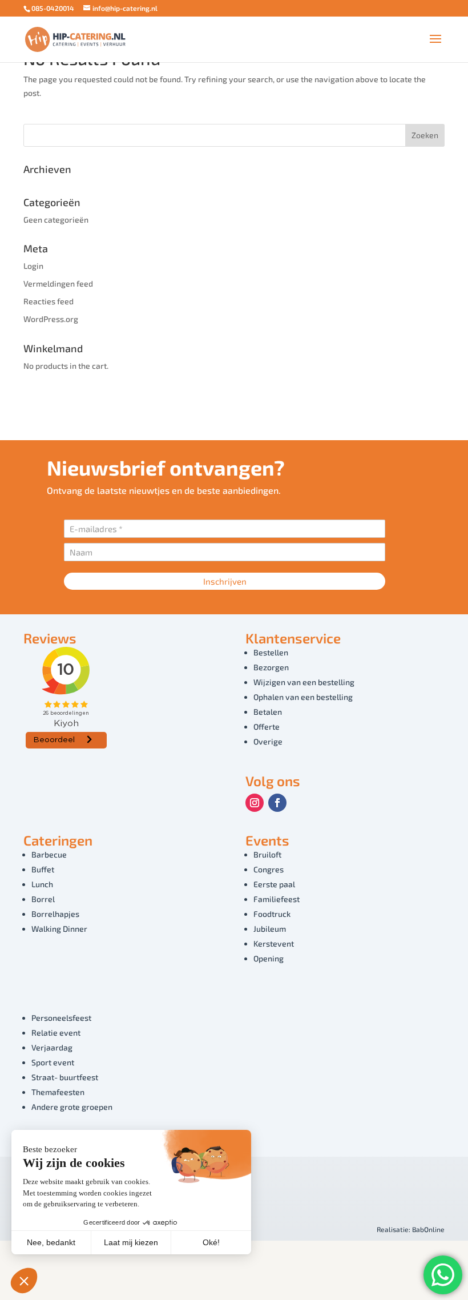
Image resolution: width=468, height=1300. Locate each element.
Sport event (52, 1062)
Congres (268, 869)
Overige (268, 741)
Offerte (266, 726)
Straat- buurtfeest (64, 1077)
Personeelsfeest (61, 1018)
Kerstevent (273, 943)
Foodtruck (272, 914)
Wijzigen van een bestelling (303, 682)
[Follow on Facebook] (277, 803)
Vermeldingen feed (58, 283)
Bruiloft (267, 854)
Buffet (42, 869)
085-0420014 (52, 8)
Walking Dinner (59, 928)
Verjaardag (51, 1047)
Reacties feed (48, 301)
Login (33, 266)
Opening (268, 958)
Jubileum (269, 928)
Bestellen (270, 652)
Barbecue (49, 854)
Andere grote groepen (71, 1107)
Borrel (43, 899)
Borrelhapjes (55, 914)
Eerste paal (274, 884)
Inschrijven (225, 581)
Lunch (42, 884)
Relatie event (55, 1032)
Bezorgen (271, 667)
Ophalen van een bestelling (303, 697)
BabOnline (428, 1229)
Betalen (267, 712)
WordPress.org (50, 319)
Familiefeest (276, 899)
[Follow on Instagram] (254, 803)
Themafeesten (57, 1092)
